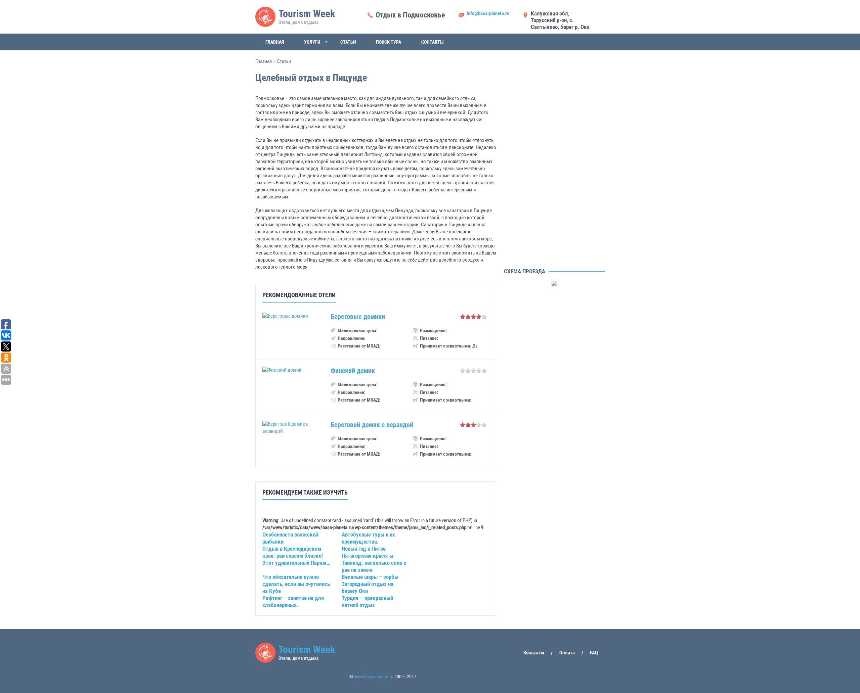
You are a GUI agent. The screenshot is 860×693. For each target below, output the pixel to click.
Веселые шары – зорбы (370, 576)
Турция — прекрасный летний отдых (367, 601)
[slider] (473, 316)
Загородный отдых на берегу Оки (367, 587)
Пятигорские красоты (367, 555)
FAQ (594, 653)
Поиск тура (388, 42)
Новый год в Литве (364, 548)
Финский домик (353, 371)
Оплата (567, 653)
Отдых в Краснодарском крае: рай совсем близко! (292, 552)
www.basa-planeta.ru (373, 676)
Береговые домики (358, 317)
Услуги (312, 42)
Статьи (348, 42)
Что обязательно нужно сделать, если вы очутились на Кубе (296, 583)
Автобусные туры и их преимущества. (368, 538)
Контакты (432, 42)
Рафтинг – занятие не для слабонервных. (293, 601)
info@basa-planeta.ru (488, 13)
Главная (274, 42)
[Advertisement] (554, 164)
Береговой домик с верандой (372, 425)
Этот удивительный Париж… (296, 562)
